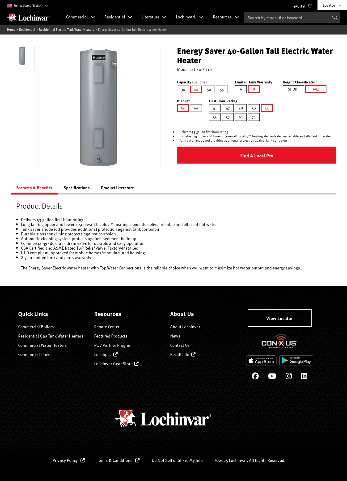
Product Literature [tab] (117, 188)
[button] (302, 5)
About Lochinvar (185, 326)
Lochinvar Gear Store (113, 363)
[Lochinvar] (28, 17)
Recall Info (179, 354)
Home (11, 29)
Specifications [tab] (76, 188)
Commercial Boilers (36, 326)
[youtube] (272, 377)
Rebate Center (106, 326)
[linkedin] (304, 377)
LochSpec (102, 354)
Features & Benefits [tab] (34, 188)
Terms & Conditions (115, 460)
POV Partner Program (113, 345)
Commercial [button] (77, 17)
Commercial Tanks (34, 354)
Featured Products (110, 336)
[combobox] (292, 17)
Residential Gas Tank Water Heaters (50, 336)
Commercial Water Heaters (42, 345)
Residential (27, 29)
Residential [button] (115, 17)
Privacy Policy (66, 460)
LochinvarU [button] (186, 17)
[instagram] (289, 377)
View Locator (279, 318)
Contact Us (180, 345)
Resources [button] (223, 17)
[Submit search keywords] (245, 27)
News (175, 336)
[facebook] (255, 377)
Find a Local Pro (256, 155)
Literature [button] (151, 17)
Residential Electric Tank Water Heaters (66, 29)
